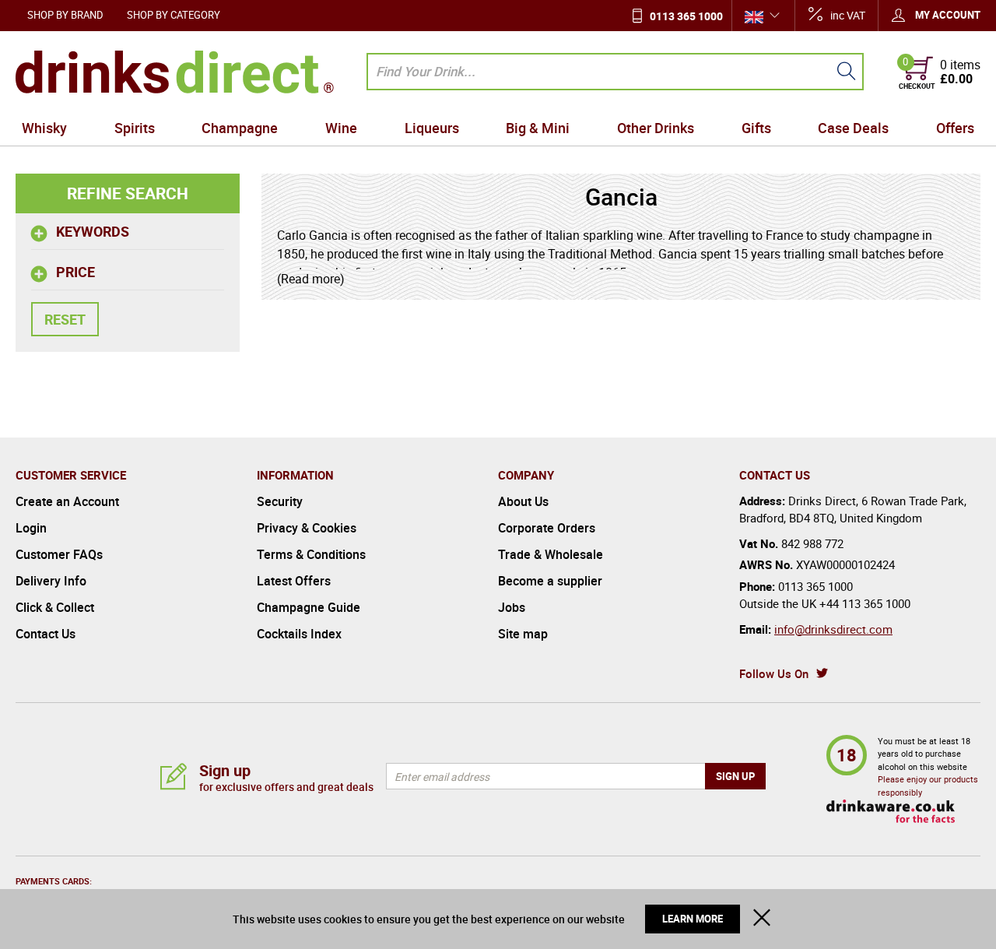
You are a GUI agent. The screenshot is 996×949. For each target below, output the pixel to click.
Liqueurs (432, 127)
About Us (523, 501)
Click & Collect (55, 607)
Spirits (134, 127)
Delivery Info (51, 580)
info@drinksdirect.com (833, 629)
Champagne (240, 127)
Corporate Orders (546, 527)
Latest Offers (294, 580)
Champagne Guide (308, 607)
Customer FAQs (59, 554)
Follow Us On (773, 673)
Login (31, 527)
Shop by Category (173, 15)
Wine (341, 127)
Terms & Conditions (311, 554)
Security (280, 501)
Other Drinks (655, 127)
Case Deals (853, 127)
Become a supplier (550, 580)
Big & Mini (538, 127)
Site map (523, 633)
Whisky (44, 127)
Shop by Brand (65, 15)
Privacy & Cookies (306, 527)
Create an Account (67, 501)
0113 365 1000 (686, 16)
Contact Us (45, 633)
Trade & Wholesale (550, 554)
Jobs (511, 607)
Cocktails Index (299, 633)
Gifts (756, 127)
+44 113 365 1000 (864, 603)
